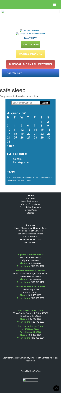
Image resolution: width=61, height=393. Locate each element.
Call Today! (30, 38)
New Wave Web (35, 371)
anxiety (9, 177)
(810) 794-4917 (34, 263)
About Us (30, 198)
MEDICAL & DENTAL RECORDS (30, 64)
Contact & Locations (30, 204)
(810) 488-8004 (34, 334)
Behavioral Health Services (30, 233)
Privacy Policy (30, 209)
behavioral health (19, 177)
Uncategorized (21, 162)
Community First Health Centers (38, 177)
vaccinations (26, 180)
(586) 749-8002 (34, 318)
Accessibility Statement (30, 207)
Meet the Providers (30, 201)
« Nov (10, 145)
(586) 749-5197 (34, 279)
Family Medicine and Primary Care (31, 228)
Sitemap (30, 212)
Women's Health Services (30, 230)
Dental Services (30, 236)
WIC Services (30, 242)
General (17, 159)
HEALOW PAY (13, 73)
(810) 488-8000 (34, 295)
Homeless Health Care (30, 239)
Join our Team (31, 44)
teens (20, 180)
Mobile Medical (30, 53)
